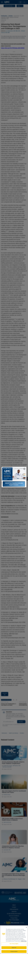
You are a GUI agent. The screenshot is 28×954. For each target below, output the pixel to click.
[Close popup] (24, 469)
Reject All (14, 947)
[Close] (26, 927)
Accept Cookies (14, 951)
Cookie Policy (24, 941)
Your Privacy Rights (14, 943)
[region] (14, 939)
